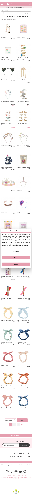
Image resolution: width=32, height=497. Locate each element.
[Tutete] (9, 4)
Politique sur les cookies (13, 465)
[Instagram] (24, 471)
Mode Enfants (3, 19)
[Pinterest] (16, 471)
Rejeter (16, 257)
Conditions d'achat (29, 465)
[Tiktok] (11, 471)
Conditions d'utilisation (21, 465)
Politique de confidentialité (4, 465)
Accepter (16, 264)
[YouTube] (20, 471)
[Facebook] (7, 471)
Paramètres (16, 251)
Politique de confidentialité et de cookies (18, 245)
